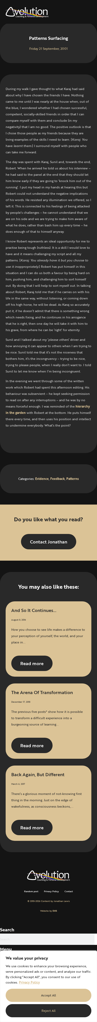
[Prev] (27, 438)
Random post (31, 891)
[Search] (96, 939)
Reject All (48, 1010)
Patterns (72, 478)
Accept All (48, 995)
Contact (69, 891)
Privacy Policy (29, 982)
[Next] (69, 438)
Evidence (42, 478)
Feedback (57, 478)
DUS (55, 911)
